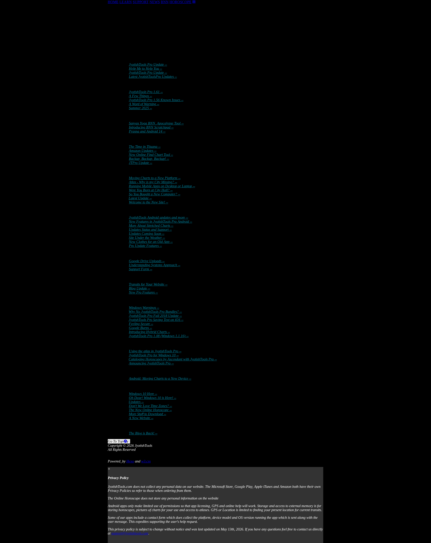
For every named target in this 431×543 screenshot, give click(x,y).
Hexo (130, 461)
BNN (165, 2)
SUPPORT (141, 2)
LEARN (125, 2)
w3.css (146, 461)
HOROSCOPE (180, 2)
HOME (113, 2)
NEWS (155, 2)
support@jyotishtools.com (129, 533)
